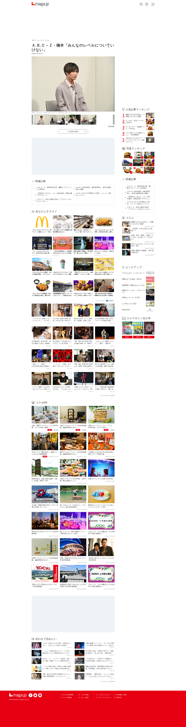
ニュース (39, 40)
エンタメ (47, 40)
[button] (32, 120)
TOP (33, 40)
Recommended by (101, 300)
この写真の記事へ (73, 131)
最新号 (127, 337)
